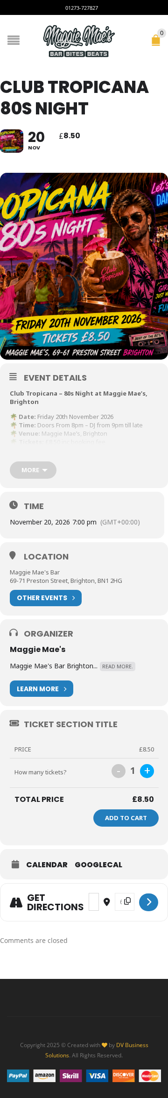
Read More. (117, 666)
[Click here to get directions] (148, 902)
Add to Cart (126, 818)
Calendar (47, 865)
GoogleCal (98, 865)
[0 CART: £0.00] (157, 44)
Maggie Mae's (37, 649)
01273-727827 (81, 7)
